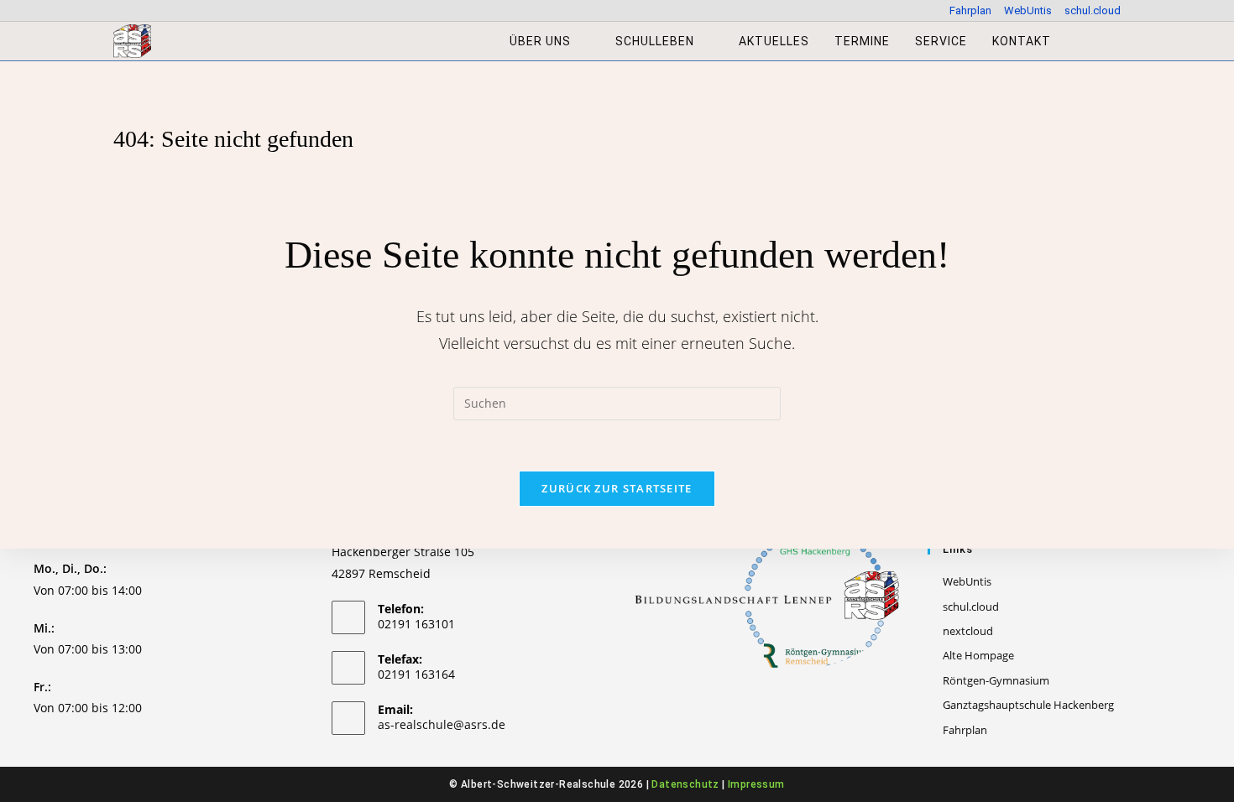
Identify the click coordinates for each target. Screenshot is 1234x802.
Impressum (756, 784)
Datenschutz (685, 784)
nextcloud (968, 630)
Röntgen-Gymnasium (996, 680)
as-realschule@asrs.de (441, 724)
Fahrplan (970, 10)
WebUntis (1028, 10)
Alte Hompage (978, 655)
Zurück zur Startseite (616, 488)
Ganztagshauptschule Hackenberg (1028, 704)
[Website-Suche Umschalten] (1081, 41)
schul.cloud (1092, 10)
